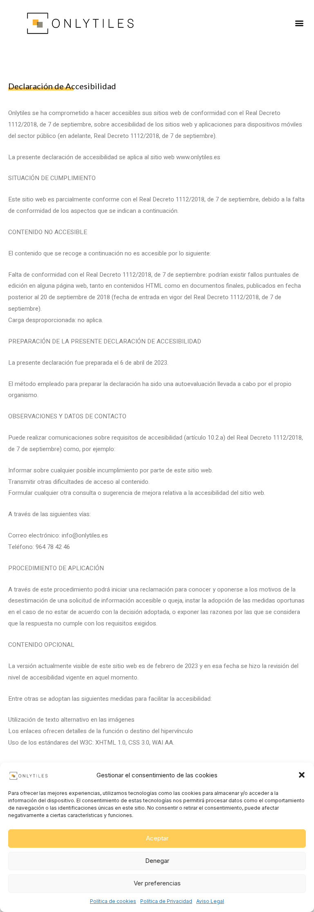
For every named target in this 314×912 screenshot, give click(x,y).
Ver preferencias (157, 883)
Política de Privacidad (166, 901)
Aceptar (157, 838)
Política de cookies (113, 901)
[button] (302, 775)
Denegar (157, 861)
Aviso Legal (210, 901)
